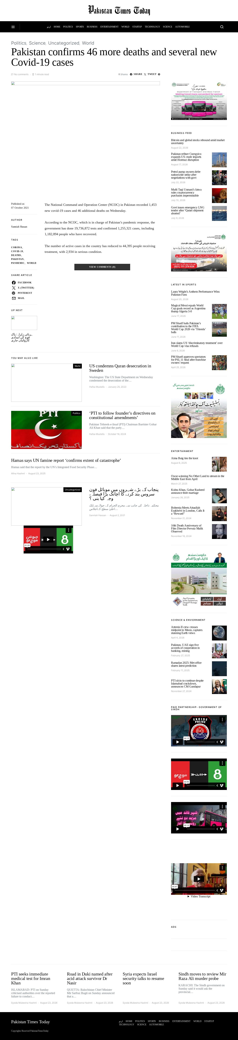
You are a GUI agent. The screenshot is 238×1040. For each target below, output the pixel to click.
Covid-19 (17, 251)
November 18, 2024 (181, 536)
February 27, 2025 (180, 655)
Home (57, 26)
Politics (68, 26)
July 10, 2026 (178, 200)
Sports (80, 26)
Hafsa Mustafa (96, 386)
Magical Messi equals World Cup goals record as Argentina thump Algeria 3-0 (188, 308)
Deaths (16, 255)
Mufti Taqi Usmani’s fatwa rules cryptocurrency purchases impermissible (186, 192)
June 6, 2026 (178, 350)
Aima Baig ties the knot (184, 458)
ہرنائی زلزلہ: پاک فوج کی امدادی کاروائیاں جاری (22, 337)
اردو (49, 26)
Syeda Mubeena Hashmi (24, 1002)
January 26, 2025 (180, 497)
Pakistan (17, 259)
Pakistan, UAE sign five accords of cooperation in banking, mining (185, 647)
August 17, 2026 (179, 164)
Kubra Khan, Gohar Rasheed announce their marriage (188, 491)
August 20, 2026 (179, 299)
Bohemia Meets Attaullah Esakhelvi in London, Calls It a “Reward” (187, 510)
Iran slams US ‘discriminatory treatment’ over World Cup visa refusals (197, 344)
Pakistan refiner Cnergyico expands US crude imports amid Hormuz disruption (186, 156)
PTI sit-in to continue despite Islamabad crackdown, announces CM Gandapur (187, 683)
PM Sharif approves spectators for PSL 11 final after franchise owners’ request (188, 359)
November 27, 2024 (181, 691)
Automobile (182, 26)
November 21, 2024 (181, 518)
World (125, 26)
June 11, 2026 (178, 336)
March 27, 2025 (179, 483)
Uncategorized (63, 43)
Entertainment (109, 26)
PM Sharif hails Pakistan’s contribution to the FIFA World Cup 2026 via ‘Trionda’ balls (188, 328)
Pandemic (18, 263)
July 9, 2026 (177, 218)
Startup (137, 26)
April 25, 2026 (178, 367)
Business (92, 26)
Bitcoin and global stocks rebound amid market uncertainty (198, 142)
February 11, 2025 (180, 670)
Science (167, 26)
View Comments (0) (102, 267)
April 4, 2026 (177, 637)
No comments (21, 74)
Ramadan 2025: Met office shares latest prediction (186, 664)
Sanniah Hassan (19, 226)
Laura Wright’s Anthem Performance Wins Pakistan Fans (195, 293)
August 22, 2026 (179, 147)
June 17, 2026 (178, 316)
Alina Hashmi (18, 473)
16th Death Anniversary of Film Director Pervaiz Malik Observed (187, 528)
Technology (152, 26)
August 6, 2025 (179, 462)
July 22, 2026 (178, 182)
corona (16, 247)
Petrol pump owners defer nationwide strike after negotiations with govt (185, 174)
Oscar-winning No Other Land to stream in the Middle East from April (197, 477)
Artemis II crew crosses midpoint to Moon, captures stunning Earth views (186, 630)
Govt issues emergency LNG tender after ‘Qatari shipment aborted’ (187, 210)
